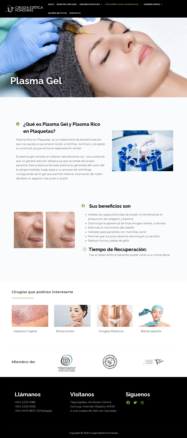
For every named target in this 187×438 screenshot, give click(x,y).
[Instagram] (142, 402)
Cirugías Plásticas (111, 331)
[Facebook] (128, 402)
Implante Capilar (25, 331)
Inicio (51, 4)
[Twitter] (135, 402)
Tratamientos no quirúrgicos (121, 4)
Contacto (75, 13)
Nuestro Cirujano (67, 4)
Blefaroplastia (151, 331)
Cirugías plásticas (89, 4)
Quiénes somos (152, 4)
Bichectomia (65, 331)
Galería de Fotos (57, 13)
